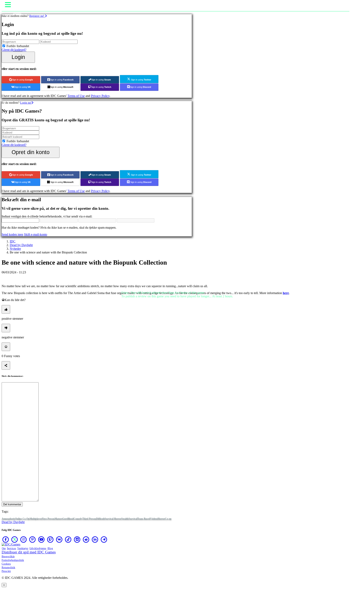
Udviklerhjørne (37, 548)
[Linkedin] (95, 539)
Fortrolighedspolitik (13, 560)
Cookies (6, 563)
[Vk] (59, 539)
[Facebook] (6, 539)
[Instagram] (24, 539)
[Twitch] (50, 539)
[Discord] (77, 539)
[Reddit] (86, 539)
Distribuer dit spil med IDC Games (29, 552)
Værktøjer (22, 548)
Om (4, 548)
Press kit (6, 571)
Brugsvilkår (8, 556)
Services (11, 548)
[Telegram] (104, 539)
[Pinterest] (32, 539)
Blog (50, 548)
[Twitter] (15, 539)
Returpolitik (8, 567)
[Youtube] (41, 539)
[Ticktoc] (68, 539)
